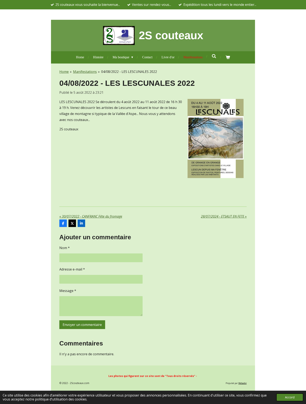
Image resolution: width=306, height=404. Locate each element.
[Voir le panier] (228, 57)
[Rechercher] (214, 56)
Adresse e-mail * (72, 269)
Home (64, 71)
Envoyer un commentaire (82, 324)
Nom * (64, 248)
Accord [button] (290, 397)
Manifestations (85, 71)
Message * (67, 290)
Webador (242, 383)
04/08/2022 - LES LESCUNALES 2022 (129, 71)
